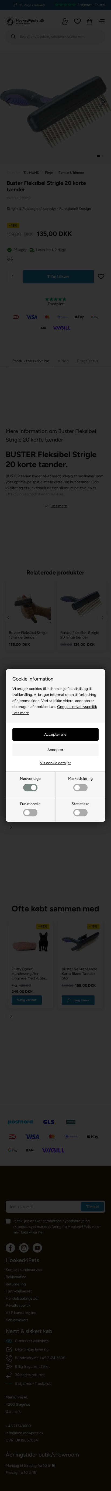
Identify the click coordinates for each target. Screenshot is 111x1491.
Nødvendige (30, 778)
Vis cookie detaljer (55, 763)
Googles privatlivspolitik (77, 706)
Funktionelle (30, 804)
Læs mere (20, 713)
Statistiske (80, 804)
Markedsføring (80, 778)
